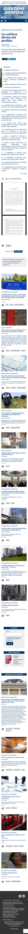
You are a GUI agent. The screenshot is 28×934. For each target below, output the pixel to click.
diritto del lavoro (17, 728)
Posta (5, 59)
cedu (7, 304)
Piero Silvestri (6, 44)
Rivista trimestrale (14, 652)
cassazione (8, 807)
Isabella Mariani (5, 759)
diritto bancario (14, 807)
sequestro (23, 350)
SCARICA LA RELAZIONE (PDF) (13, 179)
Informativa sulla (8, 919)
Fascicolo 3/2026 (16, 656)
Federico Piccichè (5, 379)
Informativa (24, 3)
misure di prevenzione (19, 304)
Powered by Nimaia (14, 928)
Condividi (13, 59)
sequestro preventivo (21, 387)
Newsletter (14, 628)
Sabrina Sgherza (5, 874)
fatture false (13, 387)
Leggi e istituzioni (6, 327)
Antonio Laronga (5, 569)
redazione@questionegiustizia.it (9, 917)
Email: (7, 631)
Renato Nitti (4, 456)
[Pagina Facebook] (3, 17)
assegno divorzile (9, 769)
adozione (15, 846)
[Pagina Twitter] (5, 17)
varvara (12, 503)
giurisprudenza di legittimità (9, 373)
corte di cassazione (9, 728)
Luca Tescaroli (5, 333)
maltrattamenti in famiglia (15, 881)
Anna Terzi (4, 704)
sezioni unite (21, 846)
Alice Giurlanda (5, 838)
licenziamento (8, 730)
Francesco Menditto (6, 299)
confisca (8, 245)
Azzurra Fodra (4, 800)
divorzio (23, 769)
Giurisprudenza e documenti (9, 292)
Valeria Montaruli (5, 494)
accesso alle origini (9, 846)
